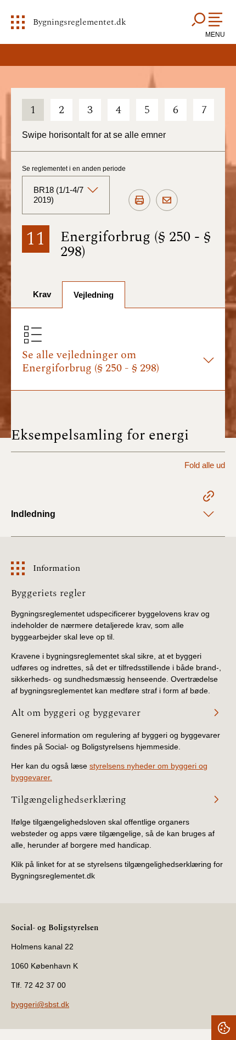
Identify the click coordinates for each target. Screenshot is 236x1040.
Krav (42, 294)
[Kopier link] (209, 498)
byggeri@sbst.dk (40, 1004)
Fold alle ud (204, 465)
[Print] (139, 201)
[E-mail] (167, 201)
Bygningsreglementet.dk (79, 22)
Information (56, 568)
